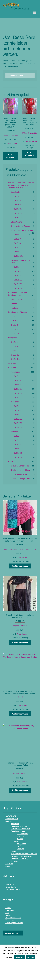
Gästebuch (9, 866)
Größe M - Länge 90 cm (20, 470)
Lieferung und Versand (14, 922)
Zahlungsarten (11, 920)
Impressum (9, 910)
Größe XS (18, 213)
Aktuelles (9, 863)
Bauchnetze (16, 192)
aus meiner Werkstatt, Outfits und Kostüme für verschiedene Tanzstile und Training (21, 185)
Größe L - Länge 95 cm (20, 465)
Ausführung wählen (20, 566)
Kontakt (8, 907)
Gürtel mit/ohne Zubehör (20, 226)
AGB (7, 912)
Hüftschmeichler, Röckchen (22, 230)
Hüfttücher (12, 367)
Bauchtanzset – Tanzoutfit (21, 826)
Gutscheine (15, 861)
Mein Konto (9, 884)
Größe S (17, 204)
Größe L (17, 196)
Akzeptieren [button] (19, 957)
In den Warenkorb (10, 156)
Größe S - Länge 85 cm (20, 474)
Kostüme (14, 308)
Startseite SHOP (11, 818)
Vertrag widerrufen (13, 933)
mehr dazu (30, 957)
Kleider (14, 303)
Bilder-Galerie (16, 222)
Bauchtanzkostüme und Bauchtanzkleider (17, 293)
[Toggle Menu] (34, 12)
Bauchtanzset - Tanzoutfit (18, 312)
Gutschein (12, 363)
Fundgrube (12, 337)
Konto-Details (10, 887)
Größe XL (18, 209)
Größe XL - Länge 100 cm (21, 478)
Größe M (17, 200)
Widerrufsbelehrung (13, 917)
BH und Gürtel (16, 299)
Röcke (10, 461)
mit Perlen (15, 401)
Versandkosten (12, 143)
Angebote (15, 823)
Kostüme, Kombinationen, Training (21, 261)
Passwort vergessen (13, 889)
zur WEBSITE (10, 816)
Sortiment (9, 821)
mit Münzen (15, 372)
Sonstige (14, 431)
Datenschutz (10, 915)
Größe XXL (18, 217)
